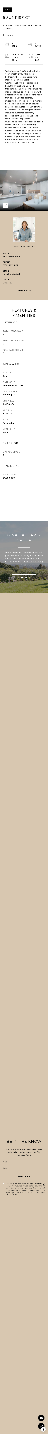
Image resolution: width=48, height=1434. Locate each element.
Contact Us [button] (24, 578)
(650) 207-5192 (10, 265)
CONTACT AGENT (24, 291)
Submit (24, 1176)
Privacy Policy (11, 1194)
